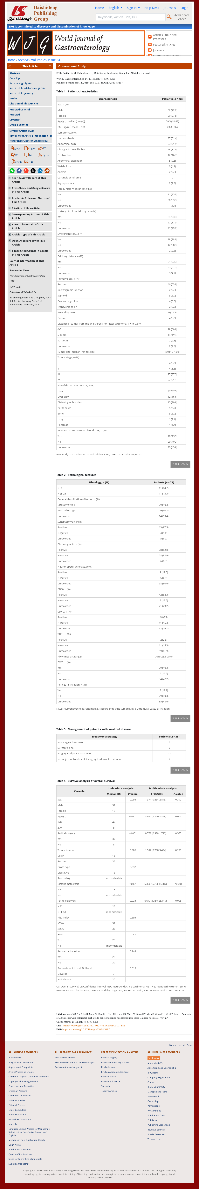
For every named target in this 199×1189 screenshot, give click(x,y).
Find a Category (109, 1057)
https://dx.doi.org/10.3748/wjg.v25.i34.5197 (86, 1029)
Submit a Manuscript (19, 1163)
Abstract (15, 73)
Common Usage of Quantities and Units (29, 1076)
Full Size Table (180, 464)
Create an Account (18, 1090)
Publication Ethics (156, 1115)
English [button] (114, 8)
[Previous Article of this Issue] (9, 66)
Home (99, 8)
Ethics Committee (17, 1109)
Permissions (154, 1105)
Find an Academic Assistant (114, 1071)
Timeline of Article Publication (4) (31, 135)
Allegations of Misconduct (22, 1062)
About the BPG (155, 1063)
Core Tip (15, 78)
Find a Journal (108, 1067)
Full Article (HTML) (21, 93)
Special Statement (156, 1134)
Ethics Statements (17, 1114)
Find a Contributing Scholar (115, 1062)
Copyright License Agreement (23, 1081)
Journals (170, 8)
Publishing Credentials (159, 1124)
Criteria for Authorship (20, 1095)
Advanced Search (181, 17)
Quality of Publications (20, 1154)
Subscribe (106, 1086)
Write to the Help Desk (180, 1045)
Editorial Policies (17, 1100)
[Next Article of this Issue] (50, 66)
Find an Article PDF (110, 1081)
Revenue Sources (156, 1129)
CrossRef (15, 119)
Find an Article (108, 1076)
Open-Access (15, 1144)
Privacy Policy (154, 1110)
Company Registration (159, 1077)
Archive (23, 60)
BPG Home (153, 1072)
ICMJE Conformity (156, 1086)
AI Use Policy (15, 1057)
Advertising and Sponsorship (162, 1067)
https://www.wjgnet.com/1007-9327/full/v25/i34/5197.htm (94, 1025)
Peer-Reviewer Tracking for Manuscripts (74, 1062)
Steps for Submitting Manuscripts (25, 1158)
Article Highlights (20, 83)
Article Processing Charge (21, 1071)
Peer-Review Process (65, 1057)
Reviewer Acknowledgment (68, 1067)
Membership (154, 1096)
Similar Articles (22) (22, 130)
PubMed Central (20, 109)
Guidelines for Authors (20, 1119)
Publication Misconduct (20, 1149)
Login (185, 8)
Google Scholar (19, 124)
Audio (13, 98)
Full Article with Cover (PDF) (27, 88)
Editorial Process (17, 1105)
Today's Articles (109, 1090)
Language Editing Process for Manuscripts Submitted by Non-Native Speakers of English (29, 1132)
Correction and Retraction (21, 1086)
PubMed (15, 114)
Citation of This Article (24, 103)
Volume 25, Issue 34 (45, 60)
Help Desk (151, 8)
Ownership (153, 1101)
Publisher (152, 1120)
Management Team (157, 1091)
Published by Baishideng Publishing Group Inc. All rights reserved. (115, 73)
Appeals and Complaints (21, 1067)
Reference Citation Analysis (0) (29, 140)
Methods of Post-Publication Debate (27, 1139)
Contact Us (153, 1082)
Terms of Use (154, 1139)
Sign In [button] (132, 8)
